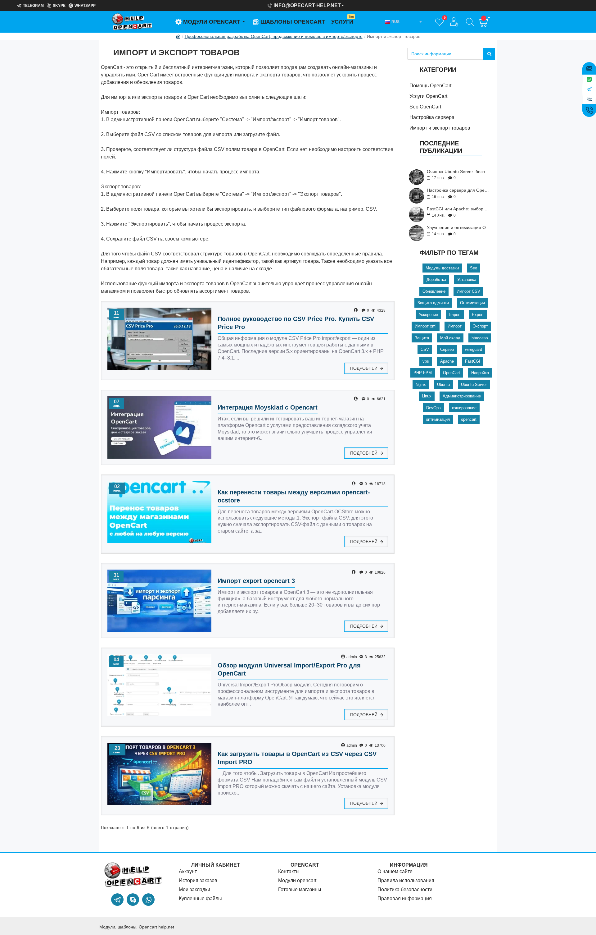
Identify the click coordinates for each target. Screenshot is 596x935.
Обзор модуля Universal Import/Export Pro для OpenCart (289, 669)
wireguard (473, 349)
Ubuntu (443, 384)
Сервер (447, 349)
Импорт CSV (468, 291)
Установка (466, 279)
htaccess (480, 338)
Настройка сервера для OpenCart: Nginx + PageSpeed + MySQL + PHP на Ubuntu (459, 190)
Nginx (421, 384)
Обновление (433, 291)
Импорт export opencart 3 (256, 580)
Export (478, 314)
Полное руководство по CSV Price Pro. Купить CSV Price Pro (296, 322)
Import (455, 314)
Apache (447, 361)
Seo (473, 268)
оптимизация (438, 419)
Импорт (455, 326)
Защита (422, 338)
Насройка (480, 372)
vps (425, 361)
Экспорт (480, 326)
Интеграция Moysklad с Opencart (268, 407)
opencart (468, 419)
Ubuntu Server (474, 384)
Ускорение (428, 314)
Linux (426, 396)
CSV (425, 349)
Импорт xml (425, 326)
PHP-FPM (422, 372)
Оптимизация (472, 302)
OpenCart (451, 372)
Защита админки (433, 302)
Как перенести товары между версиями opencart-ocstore (294, 496)
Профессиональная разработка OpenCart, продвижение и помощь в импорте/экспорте (274, 36)
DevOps (433, 408)
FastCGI (472, 361)
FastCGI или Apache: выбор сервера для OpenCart (459, 209)
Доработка (436, 279)
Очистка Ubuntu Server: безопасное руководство (459, 171)
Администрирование (462, 396)
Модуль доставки (442, 268)
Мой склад (450, 338)
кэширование (464, 408)
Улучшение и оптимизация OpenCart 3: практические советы (459, 227)
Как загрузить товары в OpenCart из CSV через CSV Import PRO (297, 757)
